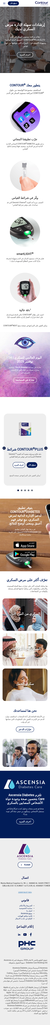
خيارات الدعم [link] (25, 729)
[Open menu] (4, 3)
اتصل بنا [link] (29, 911)
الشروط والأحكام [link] (25, 906)
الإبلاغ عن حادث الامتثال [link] (23, 919)
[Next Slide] (45, 448)
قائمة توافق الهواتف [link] (25, 916)
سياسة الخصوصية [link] (25, 908)
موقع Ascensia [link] (26, 913)
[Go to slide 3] (25, 490)
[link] (41, 3)
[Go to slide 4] (28, 490)
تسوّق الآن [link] (32, 465)
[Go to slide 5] (32, 490)
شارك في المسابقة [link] (25, 380)
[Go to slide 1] (18, 490)
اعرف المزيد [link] (25, 54)
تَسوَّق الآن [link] (13, 3)
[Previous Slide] (4, 448)
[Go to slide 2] (21, 490)
